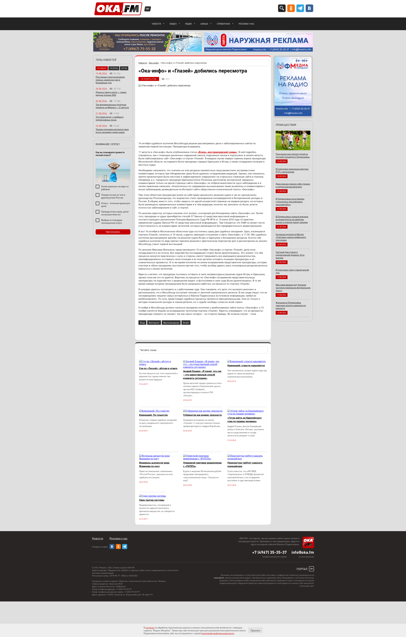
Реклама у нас (246, 23)
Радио (188, 23)
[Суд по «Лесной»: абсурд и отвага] (158, 364)
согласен (149, 627)
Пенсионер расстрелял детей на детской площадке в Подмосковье (293, 155)
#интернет (154, 322)
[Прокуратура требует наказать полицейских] (247, 458)
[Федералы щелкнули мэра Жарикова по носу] (158, 458)
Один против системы (151, 500)
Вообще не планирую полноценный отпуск (111, 221)
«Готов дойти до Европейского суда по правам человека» (244, 419)
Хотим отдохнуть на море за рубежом (114, 188)
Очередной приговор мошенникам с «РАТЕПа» (202, 464)
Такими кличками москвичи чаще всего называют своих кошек (112, 130)
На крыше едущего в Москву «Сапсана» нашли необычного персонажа (291, 237)
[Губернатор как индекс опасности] (203, 410)
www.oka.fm (219, 578)
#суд (142, 322)
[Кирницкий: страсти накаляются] (246, 361)
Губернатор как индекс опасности (202, 415)
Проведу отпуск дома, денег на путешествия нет (115, 213)
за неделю (101, 68)
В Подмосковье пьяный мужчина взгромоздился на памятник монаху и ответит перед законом (292, 219)
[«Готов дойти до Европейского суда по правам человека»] (247, 413)
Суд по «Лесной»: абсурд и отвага (158, 368)
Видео (173, 23)
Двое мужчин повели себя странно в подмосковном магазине (293, 185)
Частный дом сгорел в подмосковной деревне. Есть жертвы (290, 255)
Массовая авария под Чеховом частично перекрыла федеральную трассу (293, 287)
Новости (156, 23)
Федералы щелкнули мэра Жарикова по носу (154, 464)
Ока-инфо (154, 62)
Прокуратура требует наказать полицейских (244, 464)
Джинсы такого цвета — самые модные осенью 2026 (111, 93)
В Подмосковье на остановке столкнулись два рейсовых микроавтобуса (290, 201)
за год (124, 68)
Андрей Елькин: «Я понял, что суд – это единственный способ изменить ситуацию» (202, 375)
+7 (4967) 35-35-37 (269, 552)
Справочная (223, 23)
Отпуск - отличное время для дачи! (115, 204)
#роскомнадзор (171, 322)
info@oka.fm (302, 552)
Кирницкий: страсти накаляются (246, 365)
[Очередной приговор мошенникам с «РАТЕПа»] (203, 458)
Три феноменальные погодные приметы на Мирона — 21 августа (112, 106)
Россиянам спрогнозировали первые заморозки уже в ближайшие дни (110, 79)
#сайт (186, 322)
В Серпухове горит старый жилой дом (292, 271)
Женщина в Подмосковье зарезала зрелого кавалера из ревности (291, 305)
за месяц (114, 68)
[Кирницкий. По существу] (154, 410)
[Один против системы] (152, 496)
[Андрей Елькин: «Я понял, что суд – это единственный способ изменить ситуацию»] (203, 367)
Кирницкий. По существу (153, 415)
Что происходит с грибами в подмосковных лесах (110, 118)
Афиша (204, 23)
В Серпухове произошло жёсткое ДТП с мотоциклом (292, 170)
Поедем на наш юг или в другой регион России (113, 196)
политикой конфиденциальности (217, 633)
